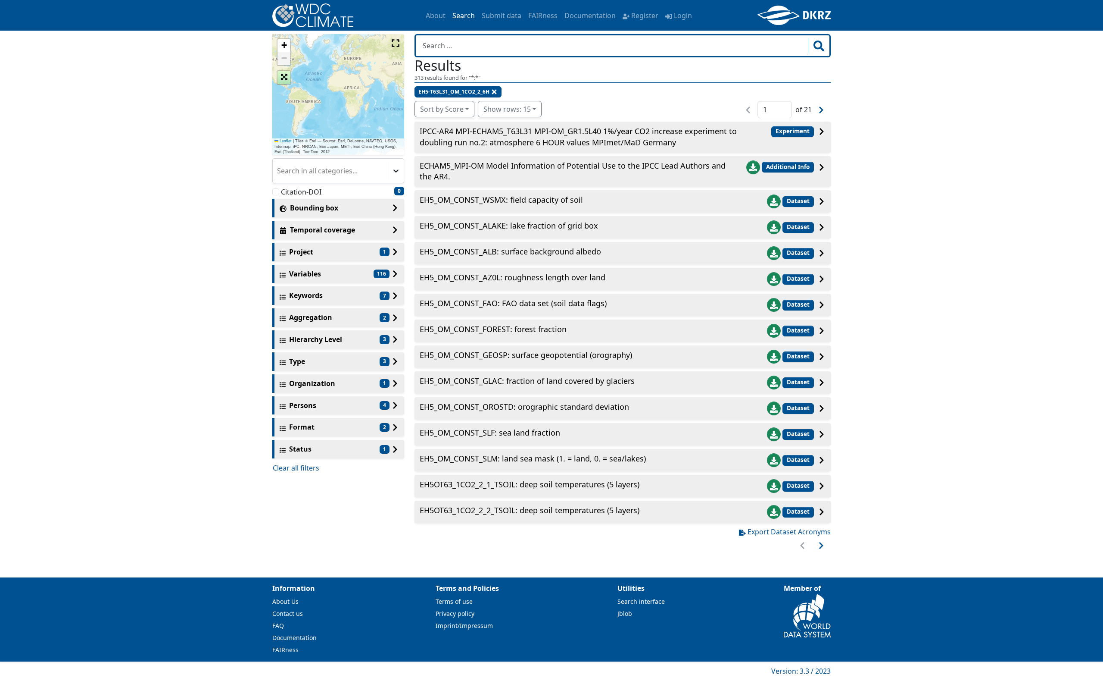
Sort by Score (442, 109)
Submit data (501, 15)
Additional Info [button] (788, 167)
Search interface (641, 601)
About (436, 15)
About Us (285, 601)
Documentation (590, 15)
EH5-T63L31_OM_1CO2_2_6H (453, 91)
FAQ (278, 625)
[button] (283, 45)
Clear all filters (296, 468)
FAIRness (543, 15)
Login (683, 15)
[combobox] (278, 171)
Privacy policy (455, 613)
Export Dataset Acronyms (789, 532)
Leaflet (285, 141)
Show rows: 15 (507, 109)
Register (644, 15)
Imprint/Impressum (464, 625)
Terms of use (454, 601)
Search (463, 15)
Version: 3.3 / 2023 (801, 671)
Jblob (624, 613)
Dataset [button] (798, 201)
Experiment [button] (793, 131)
